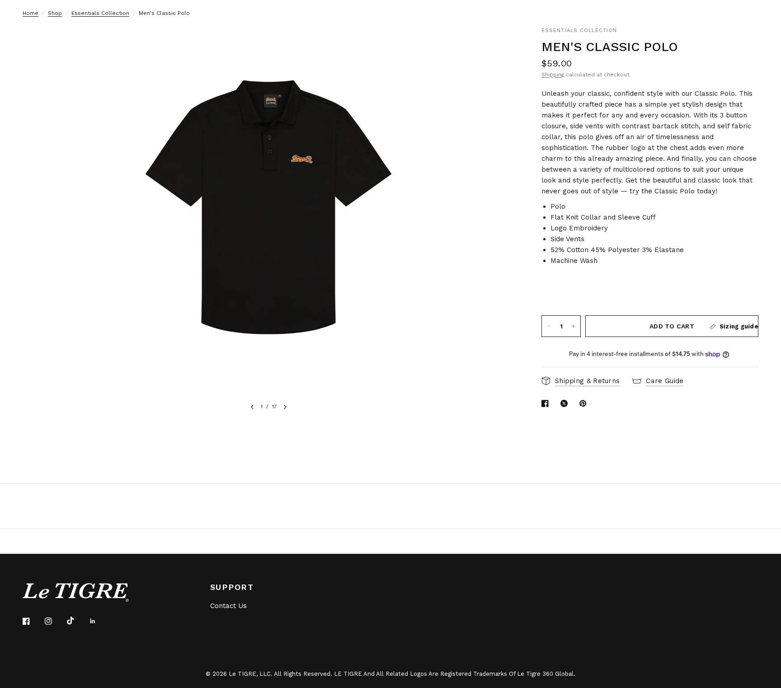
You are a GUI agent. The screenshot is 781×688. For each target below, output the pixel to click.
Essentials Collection (100, 13)
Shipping (552, 74)
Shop (55, 13)
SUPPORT (232, 587)
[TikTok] (77, 621)
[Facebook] (32, 621)
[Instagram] (55, 621)
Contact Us (228, 606)
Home (30, 13)
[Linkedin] (99, 621)
